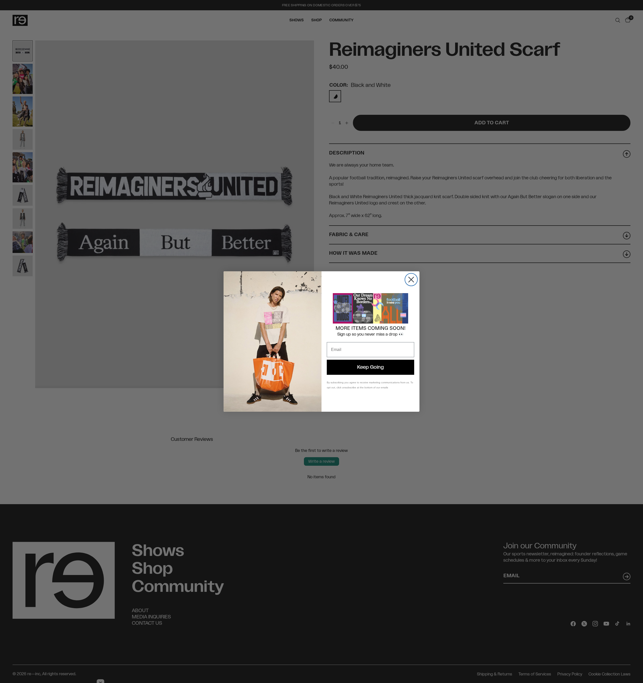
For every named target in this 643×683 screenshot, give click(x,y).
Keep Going (370, 367)
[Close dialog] (411, 279)
